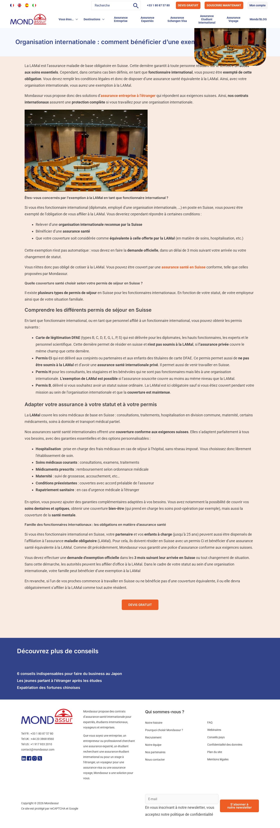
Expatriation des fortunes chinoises (48, 687)
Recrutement (153, 737)
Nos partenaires (155, 752)
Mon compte (257, 5)
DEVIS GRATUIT (188, 5)
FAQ (210, 722)
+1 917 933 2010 (41, 744)
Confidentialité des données (224, 744)
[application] (76, 19)
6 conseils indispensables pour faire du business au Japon (69, 673)
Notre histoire (153, 722)
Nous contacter (155, 759)
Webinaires (214, 729)
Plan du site (214, 752)
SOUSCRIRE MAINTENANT (224, 5)
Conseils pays (216, 737)
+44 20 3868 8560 (42, 739)
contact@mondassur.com (37, 749)
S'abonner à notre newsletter (239, 805)
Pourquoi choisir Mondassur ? (164, 730)
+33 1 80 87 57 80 (158, 5)
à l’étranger (128, 95)
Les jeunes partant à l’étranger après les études (59, 680)
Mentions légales (218, 759)
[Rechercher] (135, 5)
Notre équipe (153, 744)
